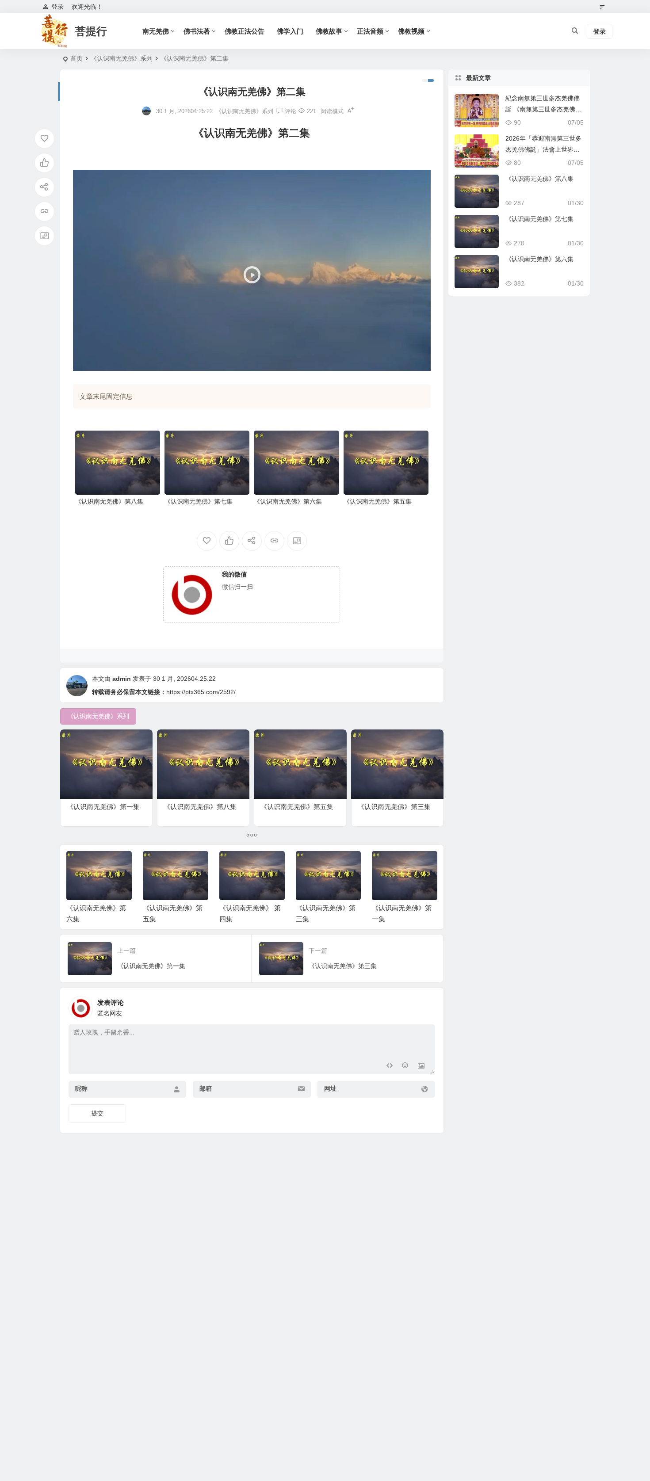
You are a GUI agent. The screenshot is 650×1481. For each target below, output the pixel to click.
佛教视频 (411, 31)
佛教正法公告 (244, 31)
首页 (76, 58)
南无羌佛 (155, 31)
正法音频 (370, 31)
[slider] (244, 362)
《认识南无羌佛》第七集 (198, 501)
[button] (251, 270)
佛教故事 (329, 31)
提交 (97, 1113)
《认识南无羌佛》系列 (122, 58)
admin (121, 678)
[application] (252, 270)
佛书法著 (197, 31)
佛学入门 (290, 31)
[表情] (405, 1066)
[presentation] (386, 865)
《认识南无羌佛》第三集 (394, 806)
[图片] (421, 1066)
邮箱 (205, 1088)
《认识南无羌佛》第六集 (288, 501)
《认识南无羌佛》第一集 (103, 806)
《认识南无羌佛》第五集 (378, 501)
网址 (330, 1088)
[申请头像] (426, 1005)
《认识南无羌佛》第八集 (109, 501)
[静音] (405, 362)
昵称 (81, 1088)
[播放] (84, 362)
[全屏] (419, 362)
